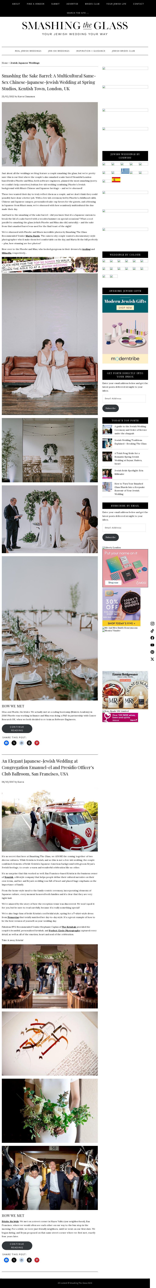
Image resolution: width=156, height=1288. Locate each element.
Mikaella (6, 253)
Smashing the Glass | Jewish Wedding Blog (75, 28)
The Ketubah (69, 927)
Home (5, 63)
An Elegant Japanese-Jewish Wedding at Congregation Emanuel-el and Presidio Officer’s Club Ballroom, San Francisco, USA (48, 767)
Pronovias (13, 917)
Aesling (86, 249)
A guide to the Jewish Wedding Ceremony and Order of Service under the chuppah (131, 430)
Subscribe (111, 408)
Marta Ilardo (33, 236)
